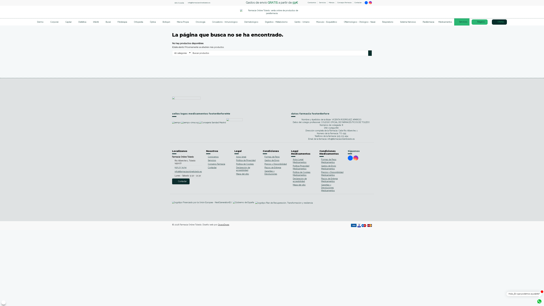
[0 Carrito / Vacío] (370, 12)
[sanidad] (212, 122)
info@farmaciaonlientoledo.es (341, 139)
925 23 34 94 (179, 3)
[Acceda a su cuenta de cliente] (361, 12)
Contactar (358, 3)
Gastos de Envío (271, 160)
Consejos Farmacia (344, 3)
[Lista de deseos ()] (365, 12)
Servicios (322, 3)
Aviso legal (241, 157)
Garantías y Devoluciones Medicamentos (328, 188)
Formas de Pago (272, 157)
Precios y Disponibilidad (275, 164)
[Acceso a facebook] (366, 2)
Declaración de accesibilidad (243, 169)
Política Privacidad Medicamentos (301, 167)
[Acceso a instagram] (370, 2)
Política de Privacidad (246, 160)
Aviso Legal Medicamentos (299, 160)
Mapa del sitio (242, 174)
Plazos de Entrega (272, 167)
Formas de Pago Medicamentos (328, 160)
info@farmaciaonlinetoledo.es (199, 3)
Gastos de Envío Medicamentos (328, 167)
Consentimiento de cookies (3, 302)
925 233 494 (342, 136)
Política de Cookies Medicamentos (301, 173)
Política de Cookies (245, 164)
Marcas (332, 3)
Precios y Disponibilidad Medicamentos (332, 173)
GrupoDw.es (223, 225)
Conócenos (312, 3)
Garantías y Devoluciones (270, 172)
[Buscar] (357, 12)
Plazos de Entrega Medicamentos (329, 180)
